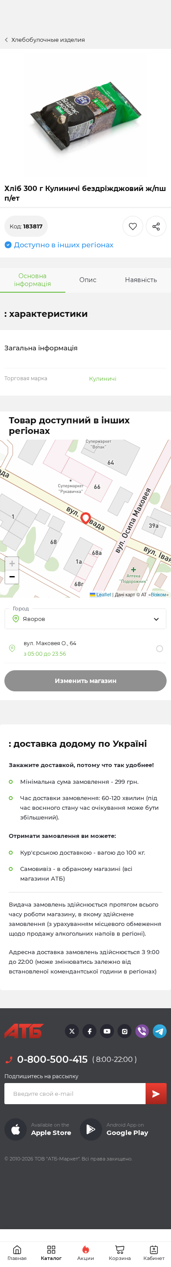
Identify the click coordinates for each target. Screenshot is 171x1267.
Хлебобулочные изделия (48, 39)
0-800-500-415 (52, 1059)
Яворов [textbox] (34, 618)
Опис (87, 280)
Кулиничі (103, 378)
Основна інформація (32, 280)
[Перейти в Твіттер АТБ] (72, 1031)
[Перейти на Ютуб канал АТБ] (107, 1031)
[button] (85, 518)
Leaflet (103, 594)
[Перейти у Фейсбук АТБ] (89, 1031)
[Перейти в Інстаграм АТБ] (125, 1031)
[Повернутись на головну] (24, 1031)
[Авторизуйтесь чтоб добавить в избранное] (132, 226)
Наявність (141, 280)
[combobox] (85, 618)
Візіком (158, 594)
